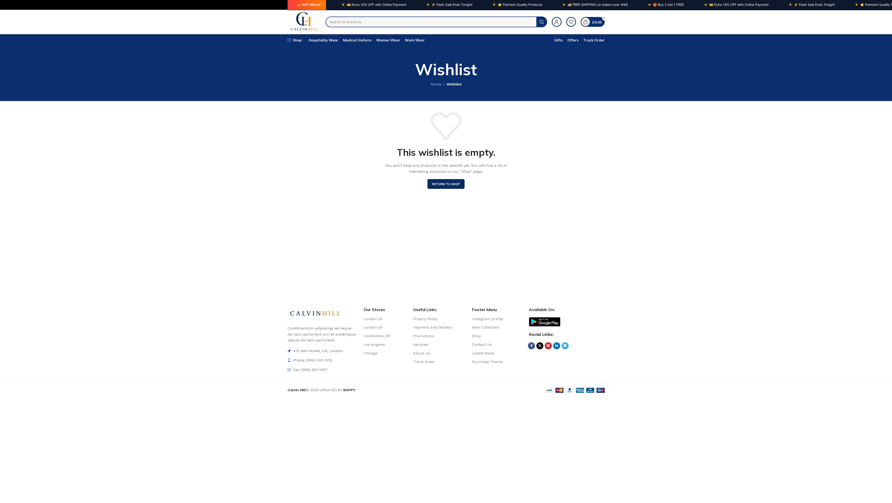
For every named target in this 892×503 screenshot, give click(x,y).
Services (420, 344)
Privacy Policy (425, 319)
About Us (421, 353)
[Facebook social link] (531, 345)
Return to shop (446, 184)
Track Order (424, 362)
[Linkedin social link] (556, 345)
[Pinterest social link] (548, 345)
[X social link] (539, 345)
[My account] (556, 22)
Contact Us (482, 344)
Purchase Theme (487, 362)
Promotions (423, 336)
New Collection (485, 327)
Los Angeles (374, 344)
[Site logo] (304, 21)
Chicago (371, 353)
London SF (373, 319)
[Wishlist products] (571, 22)
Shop (476, 336)
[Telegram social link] (565, 345)
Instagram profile (487, 319)
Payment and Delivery (432, 327)
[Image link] (314, 313)
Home (435, 84)
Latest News (483, 353)
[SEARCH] (541, 22)
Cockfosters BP (377, 336)
